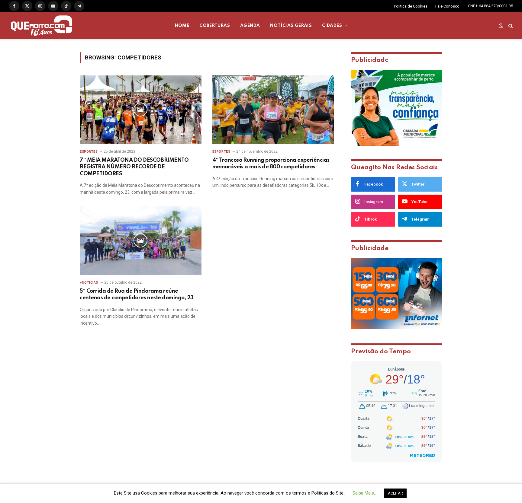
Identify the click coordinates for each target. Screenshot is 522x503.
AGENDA (250, 26)
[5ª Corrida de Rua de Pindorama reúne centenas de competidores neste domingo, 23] (140, 240)
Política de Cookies (410, 6)
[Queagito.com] (41, 25)
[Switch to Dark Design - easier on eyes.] (500, 25)
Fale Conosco (447, 6)
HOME (182, 26)
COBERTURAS (214, 26)
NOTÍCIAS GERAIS (291, 26)
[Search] (510, 26)
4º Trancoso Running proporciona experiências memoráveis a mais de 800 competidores (271, 164)
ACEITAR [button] (395, 493)
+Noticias (89, 283)
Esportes (89, 152)
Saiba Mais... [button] (365, 493)
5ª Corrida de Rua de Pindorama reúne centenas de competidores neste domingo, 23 (137, 294)
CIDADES (332, 26)
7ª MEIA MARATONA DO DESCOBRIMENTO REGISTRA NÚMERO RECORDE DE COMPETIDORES (134, 167)
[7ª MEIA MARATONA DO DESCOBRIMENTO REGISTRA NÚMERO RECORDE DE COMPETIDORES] (140, 109)
